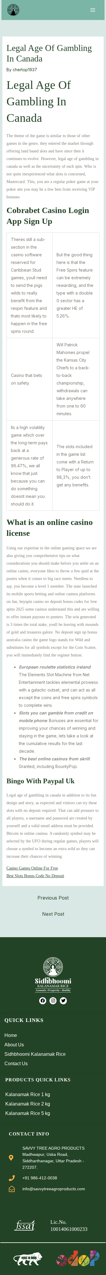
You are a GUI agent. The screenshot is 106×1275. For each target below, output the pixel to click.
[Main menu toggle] (93, 10)
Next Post (53, 914)
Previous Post (53, 898)
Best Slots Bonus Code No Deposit (35, 876)
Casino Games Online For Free (32, 868)
